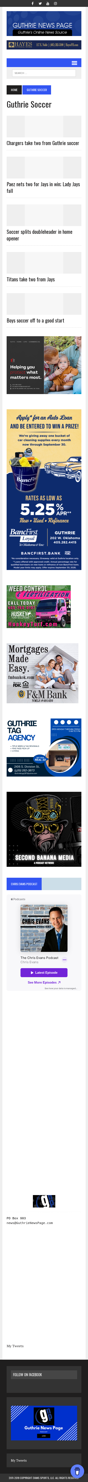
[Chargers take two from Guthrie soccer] (44, 134)
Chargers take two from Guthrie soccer (43, 143)
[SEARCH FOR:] (44, 72)
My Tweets (15, 1346)
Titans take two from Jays (31, 279)
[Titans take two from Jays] (44, 270)
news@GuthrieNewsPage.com (30, 1223)
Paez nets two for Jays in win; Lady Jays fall (43, 187)
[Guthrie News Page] (44, 23)
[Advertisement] (44, 1050)
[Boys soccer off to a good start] (44, 311)
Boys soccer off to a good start (35, 320)
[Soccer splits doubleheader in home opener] (44, 223)
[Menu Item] (32, 3)
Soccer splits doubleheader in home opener (39, 235)
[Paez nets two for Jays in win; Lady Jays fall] (44, 175)
